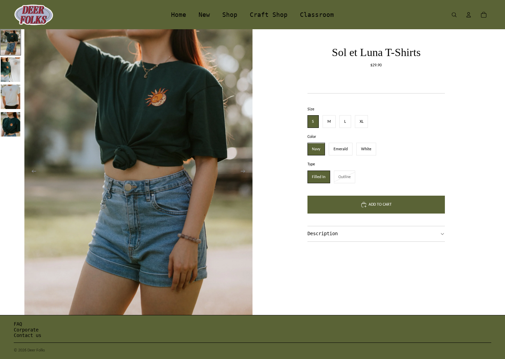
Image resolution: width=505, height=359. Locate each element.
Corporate (26, 330)
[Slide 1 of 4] (10, 42)
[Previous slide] (32, 172)
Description (322, 234)
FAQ (18, 324)
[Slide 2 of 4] (10, 69)
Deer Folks (36, 350)
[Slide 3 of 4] (10, 97)
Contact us (27, 335)
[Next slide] (244, 172)
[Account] (468, 14)
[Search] (454, 14)
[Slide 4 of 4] (10, 124)
